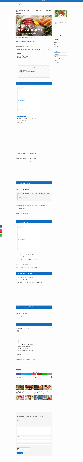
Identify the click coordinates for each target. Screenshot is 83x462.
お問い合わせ (57, 54)
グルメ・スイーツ (18, 13)
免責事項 (56, 60)
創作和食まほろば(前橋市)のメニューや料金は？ (27, 71)
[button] (18, 374)
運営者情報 (57, 62)
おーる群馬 (18, 4)
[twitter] (60, 35)
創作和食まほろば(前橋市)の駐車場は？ (26, 72)
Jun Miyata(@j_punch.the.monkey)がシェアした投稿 (28, 111)
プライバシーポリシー (58, 58)
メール (18, 439)
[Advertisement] (33, 170)
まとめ (21, 75)
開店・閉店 (57, 48)
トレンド (56, 46)
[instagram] (61, 35)
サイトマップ (57, 56)
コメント (18, 425)
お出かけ (56, 42)
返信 (18, 420)
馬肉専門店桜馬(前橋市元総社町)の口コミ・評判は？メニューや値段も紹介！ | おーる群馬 (30, 416)
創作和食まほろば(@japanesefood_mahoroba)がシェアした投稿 (28, 250)
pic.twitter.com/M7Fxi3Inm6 (22, 197)
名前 (18, 436)
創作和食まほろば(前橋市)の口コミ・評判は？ (27, 70)
